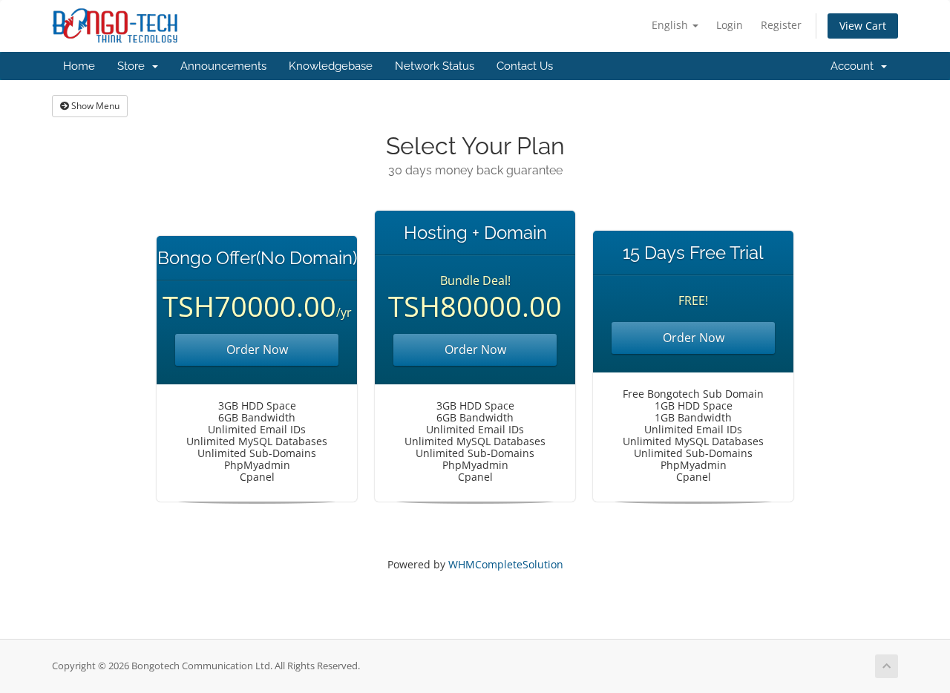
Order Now (257, 349)
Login (729, 25)
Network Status (434, 66)
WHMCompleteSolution (505, 564)
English (671, 25)
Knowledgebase (331, 66)
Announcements (223, 66)
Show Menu (94, 105)
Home (79, 66)
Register (781, 25)
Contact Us (525, 66)
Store (134, 66)
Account (855, 66)
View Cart (862, 26)
